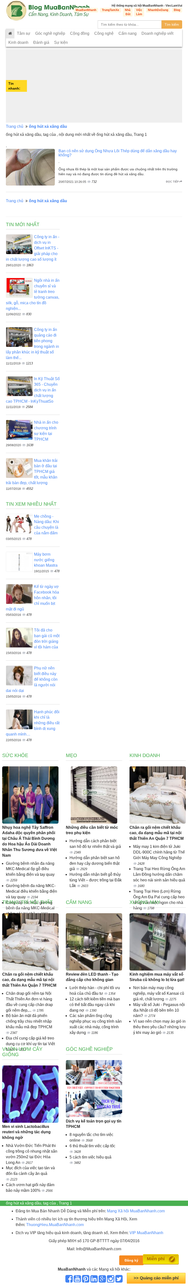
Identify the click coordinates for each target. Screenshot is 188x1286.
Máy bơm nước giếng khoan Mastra (46, 560)
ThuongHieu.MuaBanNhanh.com (55, 1225)
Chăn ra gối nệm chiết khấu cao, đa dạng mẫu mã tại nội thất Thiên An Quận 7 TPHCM (156, 833)
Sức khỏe (15, 755)
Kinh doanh (18, 42)
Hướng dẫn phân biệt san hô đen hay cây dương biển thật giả (95, 863)
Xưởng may (144, 902)
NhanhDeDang (158, 10)
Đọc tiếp (172, 181)
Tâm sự (23, 33)
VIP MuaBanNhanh (146, 1233)
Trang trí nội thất (27, 902)
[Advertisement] (105, 86)
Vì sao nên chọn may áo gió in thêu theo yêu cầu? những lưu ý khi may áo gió (159, 1027)
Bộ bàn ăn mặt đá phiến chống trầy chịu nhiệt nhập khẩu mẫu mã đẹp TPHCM (29, 1021)
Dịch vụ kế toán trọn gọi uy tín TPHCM (93, 1124)
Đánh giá (41, 42)
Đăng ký (131, 1260)
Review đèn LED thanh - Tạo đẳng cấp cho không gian (92, 977)
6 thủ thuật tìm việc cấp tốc (92, 1146)
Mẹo (71, 755)
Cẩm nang (127, 33)
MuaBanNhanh (86, 10)
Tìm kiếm (171, 24)
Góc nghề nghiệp (89, 1049)
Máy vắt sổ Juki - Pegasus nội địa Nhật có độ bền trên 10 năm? (159, 1010)
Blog (177, 10)
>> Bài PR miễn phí (156, 1278)
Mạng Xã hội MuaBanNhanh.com (136, 1211)
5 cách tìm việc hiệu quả (90, 1157)
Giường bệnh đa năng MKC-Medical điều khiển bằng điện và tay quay (31, 891)
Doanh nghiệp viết (157, 33)
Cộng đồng (79, 33)
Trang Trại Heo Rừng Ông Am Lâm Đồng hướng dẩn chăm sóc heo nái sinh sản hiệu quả (159, 874)
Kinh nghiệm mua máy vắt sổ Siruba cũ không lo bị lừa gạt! (156, 977)
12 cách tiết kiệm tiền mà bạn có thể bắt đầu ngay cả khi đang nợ (95, 1004)
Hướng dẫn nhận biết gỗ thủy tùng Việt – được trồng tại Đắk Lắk (96, 880)
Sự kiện (61, 42)
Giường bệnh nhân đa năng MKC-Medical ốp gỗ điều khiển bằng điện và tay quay (30, 869)
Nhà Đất (127, 12)
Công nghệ (104, 33)
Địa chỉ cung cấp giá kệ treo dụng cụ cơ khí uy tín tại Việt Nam (30, 1044)
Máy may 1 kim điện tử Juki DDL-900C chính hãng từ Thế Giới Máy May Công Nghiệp (159, 852)
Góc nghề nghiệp (50, 33)
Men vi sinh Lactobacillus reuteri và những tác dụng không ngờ (26, 1132)
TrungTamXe (110, 10)
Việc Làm (139, 12)
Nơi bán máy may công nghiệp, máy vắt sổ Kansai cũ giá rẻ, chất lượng (158, 993)
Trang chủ (14, 126)
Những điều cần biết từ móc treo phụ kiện (92, 830)
